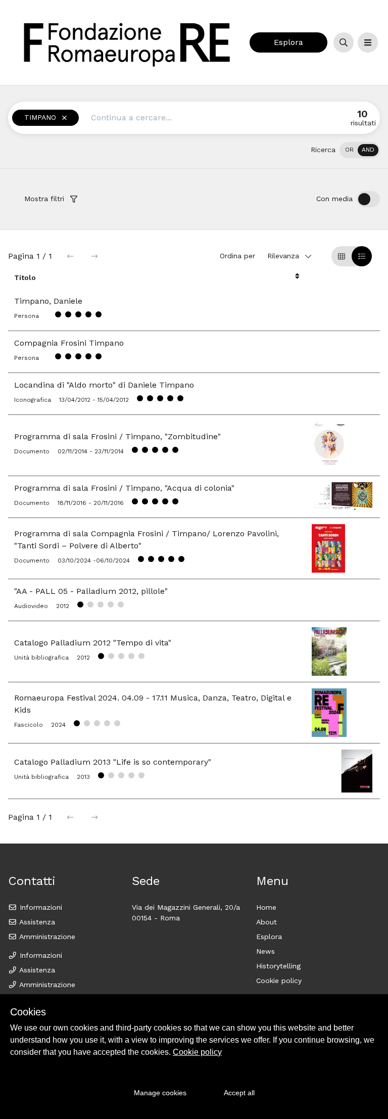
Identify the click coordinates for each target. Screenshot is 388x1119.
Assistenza (36, 922)
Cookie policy (279, 980)
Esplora (288, 42)
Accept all (239, 1093)
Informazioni (39, 907)
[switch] (360, 150)
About (266, 922)
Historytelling (278, 966)
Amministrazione (46, 936)
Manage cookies (160, 1093)
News (265, 951)
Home (266, 907)
